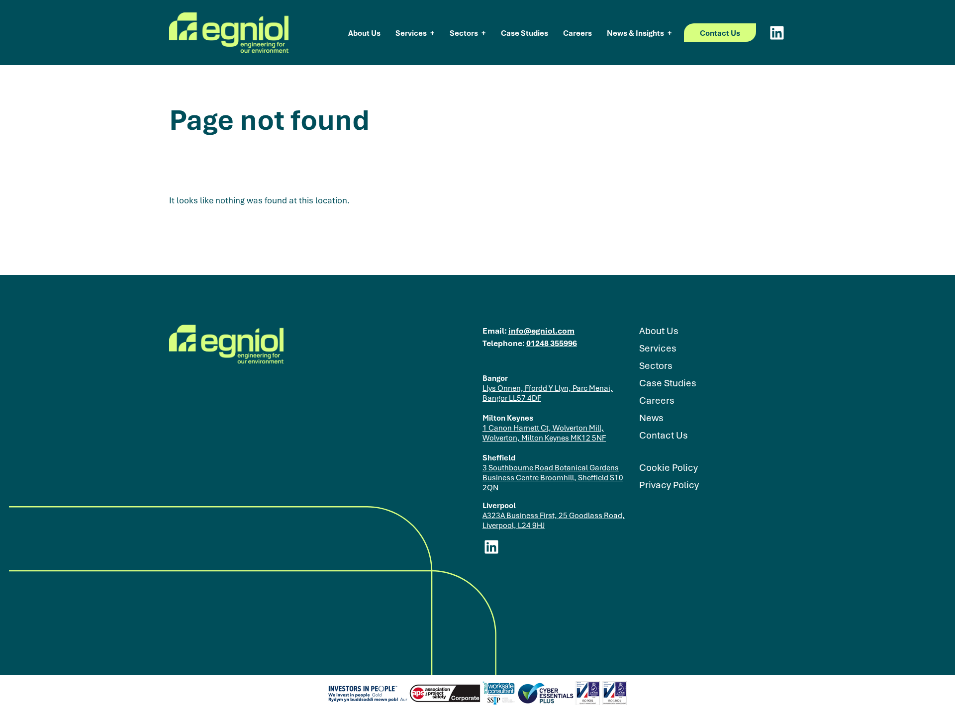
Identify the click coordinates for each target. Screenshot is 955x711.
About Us (364, 33)
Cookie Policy (668, 467)
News (651, 418)
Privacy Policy (669, 485)
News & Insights (635, 33)
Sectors (464, 33)
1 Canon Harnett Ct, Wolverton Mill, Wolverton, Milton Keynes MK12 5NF (544, 433)
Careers (577, 33)
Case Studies (524, 33)
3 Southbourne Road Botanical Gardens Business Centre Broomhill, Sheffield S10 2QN (552, 477)
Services (411, 33)
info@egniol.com (541, 330)
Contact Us (720, 33)
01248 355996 (551, 343)
